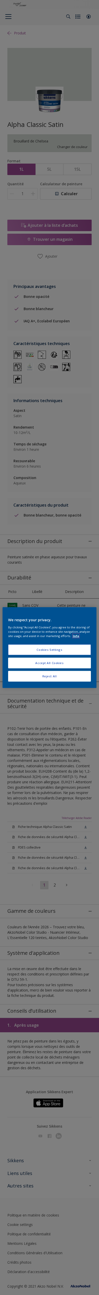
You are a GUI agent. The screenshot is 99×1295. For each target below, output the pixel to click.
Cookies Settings (49, 650)
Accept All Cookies (49, 663)
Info (76, 636)
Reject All (49, 676)
